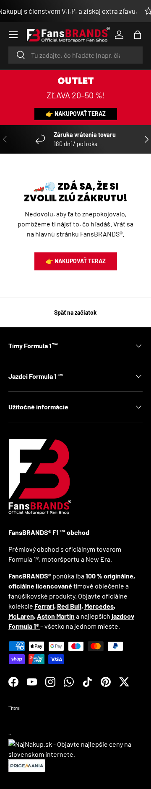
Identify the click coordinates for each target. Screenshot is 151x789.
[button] (137, 35)
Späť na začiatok (75, 312)
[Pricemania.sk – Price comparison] (26, 764)
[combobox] (75, 55)
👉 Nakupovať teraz (76, 113)
